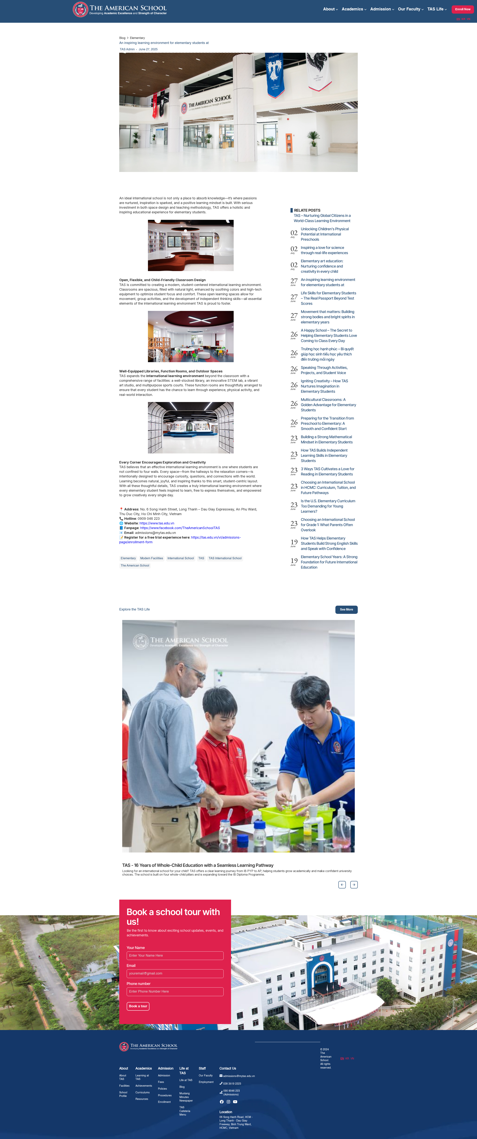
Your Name (136, 947)
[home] (161, 9)
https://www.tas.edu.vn (156, 523)
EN (458, 19)
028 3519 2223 (232, 1084)
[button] (330, 9)
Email (131, 965)
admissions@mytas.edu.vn (239, 1076)
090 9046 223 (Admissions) (231, 1093)
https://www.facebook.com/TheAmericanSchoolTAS (179, 528)
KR (463, 19)
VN (468, 19)
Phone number (139, 983)
